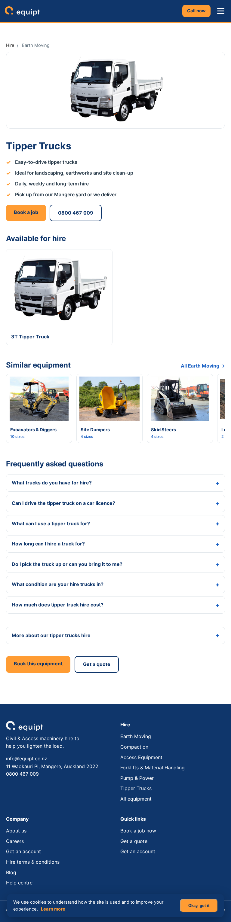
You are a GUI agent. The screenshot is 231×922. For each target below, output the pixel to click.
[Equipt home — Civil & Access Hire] (22, 11)
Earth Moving (135, 736)
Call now (196, 11)
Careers (15, 841)
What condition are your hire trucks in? (57, 584)
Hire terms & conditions (33, 862)
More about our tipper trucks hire (51, 635)
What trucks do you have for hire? (52, 483)
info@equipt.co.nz (26, 759)
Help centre (19, 883)
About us (16, 831)
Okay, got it (198, 905)
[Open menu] (220, 11)
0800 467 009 (75, 213)
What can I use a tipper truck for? (51, 524)
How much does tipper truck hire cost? (57, 605)
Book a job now (138, 831)
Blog (11, 872)
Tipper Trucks (136, 788)
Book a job (26, 212)
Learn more (53, 909)
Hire (10, 45)
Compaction (134, 747)
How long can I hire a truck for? (48, 544)
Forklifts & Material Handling (152, 768)
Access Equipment (141, 757)
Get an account (23, 851)
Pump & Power (137, 778)
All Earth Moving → (203, 366)
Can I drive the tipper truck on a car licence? (63, 503)
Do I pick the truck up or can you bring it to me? (67, 564)
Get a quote (96, 664)
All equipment (136, 799)
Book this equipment (38, 664)
